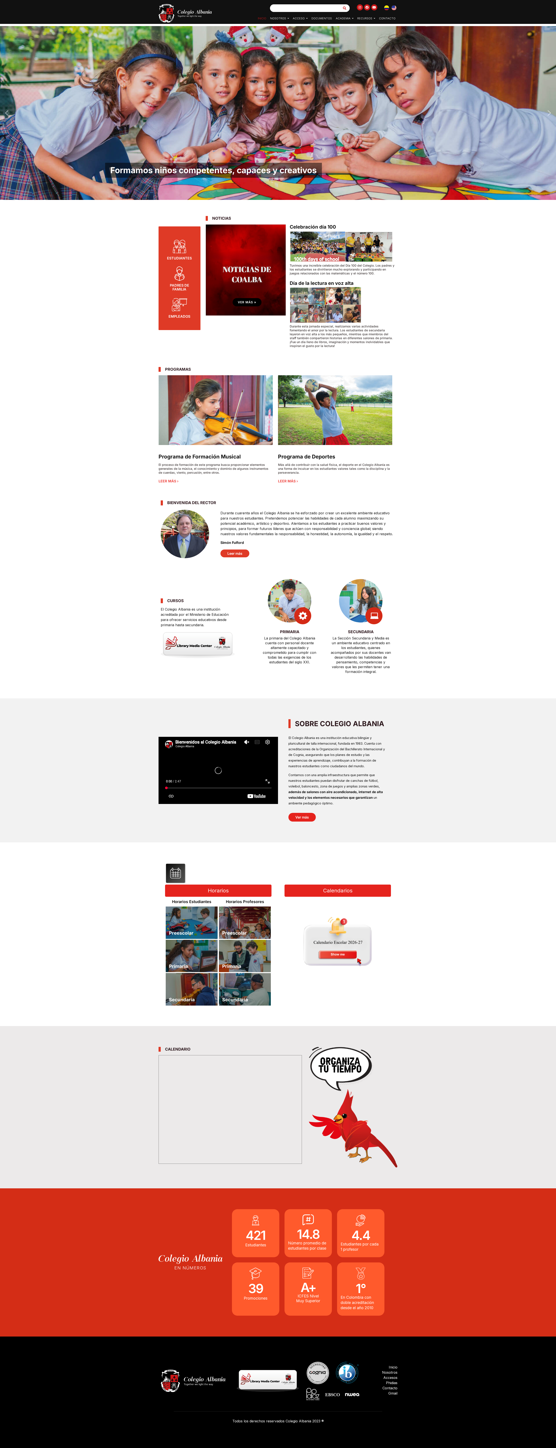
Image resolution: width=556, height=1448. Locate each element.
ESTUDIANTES (179, 258)
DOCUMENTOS (321, 18)
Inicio (393, 1367)
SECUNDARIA (361, 631)
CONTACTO (387, 18)
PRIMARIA (289, 631)
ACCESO (299, 18)
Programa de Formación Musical (200, 456)
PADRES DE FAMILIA (179, 287)
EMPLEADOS (179, 316)
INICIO (262, 18)
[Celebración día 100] (341, 247)
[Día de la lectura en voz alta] (326, 305)
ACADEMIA (343, 18)
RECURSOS (364, 18)
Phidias (391, 1383)
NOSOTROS (278, 18)
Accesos (390, 1377)
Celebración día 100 (313, 227)
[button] (279, 18)
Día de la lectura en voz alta (322, 283)
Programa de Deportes (306, 456)
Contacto (389, 1388)
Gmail (392, 1393)
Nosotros (389, 1372)
